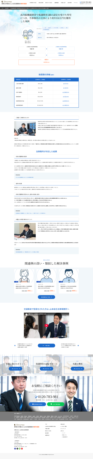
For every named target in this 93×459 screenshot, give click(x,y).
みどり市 (60, 416)
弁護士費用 (40, 2)
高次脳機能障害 (46, 29)
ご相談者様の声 (64, 436)
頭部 (67, 27)
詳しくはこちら (15, 368)
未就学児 (49, 27)
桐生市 (25, 416)
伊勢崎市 (30, 416)
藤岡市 (48, 416)
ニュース (63, 432)
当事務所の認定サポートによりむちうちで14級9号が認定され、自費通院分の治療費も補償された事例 (24, 345)
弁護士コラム (64, 434)
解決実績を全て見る (45, 297)
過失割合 (62, 27)
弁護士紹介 (63, 2)
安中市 (55, 416)
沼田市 (37, 416)
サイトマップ (63, 428)
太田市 (34, 416)
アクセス (76, 2)
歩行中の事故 (55, 27)
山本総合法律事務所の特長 (50, 426)
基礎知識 (56, 2)
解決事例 (70, 2)
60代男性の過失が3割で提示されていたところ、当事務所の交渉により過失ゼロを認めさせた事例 (68, 345)
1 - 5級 (44, 27)
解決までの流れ (48, 2)
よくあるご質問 (63, 426)
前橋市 (22, 416)
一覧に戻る (47, 345)
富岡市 (52, 416)
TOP (2, 8)
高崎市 (18, 416)
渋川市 (44, 416)
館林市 (41, 416)
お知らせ (62, 430)
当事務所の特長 (33, 2)
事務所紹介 (47, 435)
